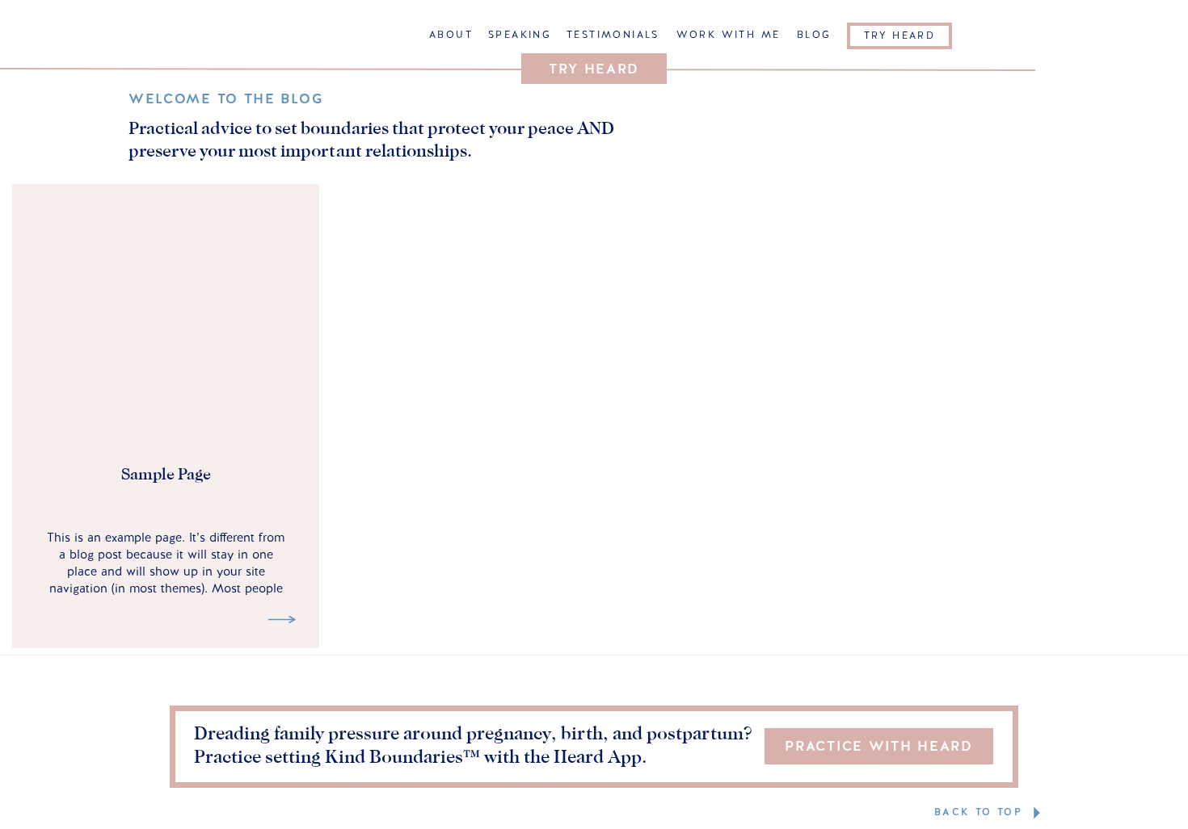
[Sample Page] (281, 619)
